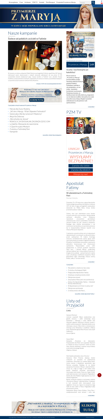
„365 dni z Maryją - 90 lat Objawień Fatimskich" (28, 111)
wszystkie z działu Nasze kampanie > (52, 135)
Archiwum (28, 2)
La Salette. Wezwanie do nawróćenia (24, 124)
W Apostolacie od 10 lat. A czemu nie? (80, 286)
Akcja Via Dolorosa (17, 116)
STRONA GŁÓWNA (90, 417)
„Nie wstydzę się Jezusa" (19, 119)
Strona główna (13, 2)
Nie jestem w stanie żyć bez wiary (79, 268)
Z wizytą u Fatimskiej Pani (20, 129)
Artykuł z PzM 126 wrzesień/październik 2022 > (49, 83)
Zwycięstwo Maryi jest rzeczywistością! (81, 279)
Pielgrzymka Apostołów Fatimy (78, 272)
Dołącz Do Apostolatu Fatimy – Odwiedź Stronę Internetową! (81, 283)
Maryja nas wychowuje (75, 288)
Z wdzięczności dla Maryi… (77, 290)
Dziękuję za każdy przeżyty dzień (79, 275)
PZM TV (34, 2)
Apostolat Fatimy (75, 185)
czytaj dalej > (91, 106)
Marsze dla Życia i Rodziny (20, 109)
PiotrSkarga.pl (50, 2)
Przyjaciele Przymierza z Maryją (66, 2)
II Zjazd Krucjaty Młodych (20, 126)
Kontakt (41, 2)
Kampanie (14, 131)
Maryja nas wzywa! (74, 277)
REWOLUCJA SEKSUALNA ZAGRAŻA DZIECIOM (30, 121)
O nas (21, 2)
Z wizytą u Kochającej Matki (77, 270)
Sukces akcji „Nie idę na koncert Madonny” (26, 114)
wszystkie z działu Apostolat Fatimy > (85, 294)
